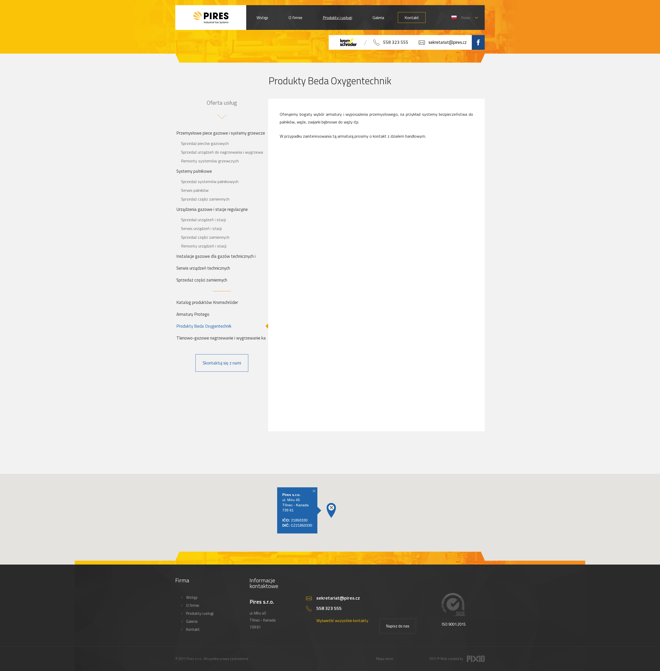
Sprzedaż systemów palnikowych (209, 181)
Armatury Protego (192, 314)
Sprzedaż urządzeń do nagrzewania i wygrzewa (222, 152)
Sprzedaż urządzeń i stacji (203, 220)
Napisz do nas (397, 626)
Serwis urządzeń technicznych (203, 268)
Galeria (378, 17)
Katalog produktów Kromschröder (207, 302)
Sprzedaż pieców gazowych (205, 143)
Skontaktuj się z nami (222, 363)
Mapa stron (384, 658)
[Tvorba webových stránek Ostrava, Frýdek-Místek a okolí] (476, 660)
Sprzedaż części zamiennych (205, 199)
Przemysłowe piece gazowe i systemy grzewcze (220, 133)
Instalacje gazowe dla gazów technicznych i (215, 256)
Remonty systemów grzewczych (210, 161)
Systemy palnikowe (194, 171)
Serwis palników (195, 190)
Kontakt (412, 17)
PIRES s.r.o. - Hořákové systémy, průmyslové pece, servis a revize (210, 17)
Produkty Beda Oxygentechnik (204, 326)
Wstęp (262, 17)
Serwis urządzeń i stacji (201, 228)
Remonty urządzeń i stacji (203, 246)
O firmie (295, 17)
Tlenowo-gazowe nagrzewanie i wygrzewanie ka (221, 338)
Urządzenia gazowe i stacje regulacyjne (212, 209)
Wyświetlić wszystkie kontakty (342, 621)
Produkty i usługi (337, 17)
